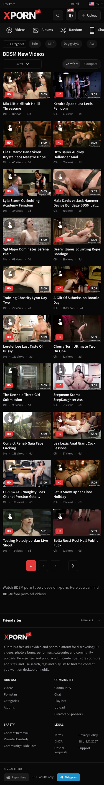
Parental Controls (16, 739)
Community (62, 688)
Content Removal (16, 733)
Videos (8, 688)
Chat (57, 694)
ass (92, 43)
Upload (59, 707)
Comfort (72, 64)
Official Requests (60, 750)
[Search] (58, 15)
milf (51, 43)
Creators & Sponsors (68, 714)
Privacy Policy (88, 735)
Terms (58, 735)
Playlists (60, 701)
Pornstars (10, 694)
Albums (9, 707)
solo (35, 43)
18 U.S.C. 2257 (88, 741)
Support (84, 748)
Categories (17, 44)
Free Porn (9, 4)
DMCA (58, 741)
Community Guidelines (20, 746)
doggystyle (71, 43)
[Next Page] (73, 565)
